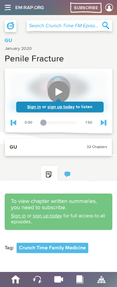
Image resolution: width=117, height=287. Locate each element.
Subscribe (86, 8)
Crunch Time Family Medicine (52, 247)
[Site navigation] (7, 7)
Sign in (34, 107)
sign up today (61, 107)
